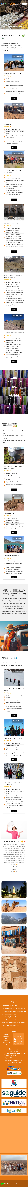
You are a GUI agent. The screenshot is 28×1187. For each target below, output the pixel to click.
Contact (6, 1038)
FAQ (6, 1042)
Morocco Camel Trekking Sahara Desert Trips (13, 1009)
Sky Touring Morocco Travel (8, 1012)
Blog (6, 1036)
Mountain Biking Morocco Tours (9, 1015)
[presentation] (12, 869)
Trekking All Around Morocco (9, 1003)
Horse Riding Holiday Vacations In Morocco (13, 1020)
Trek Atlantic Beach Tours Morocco (10, 1023)
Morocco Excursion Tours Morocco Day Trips (13, 1017)
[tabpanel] (14, 855)
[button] (2, 12)
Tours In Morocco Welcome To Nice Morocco (13, 1006)
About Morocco (6, 1040)
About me (6, 1034)
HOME (6, 1032)
